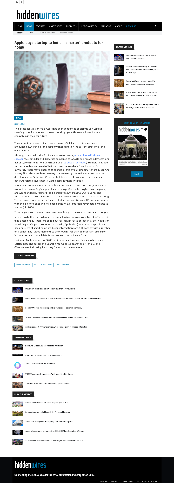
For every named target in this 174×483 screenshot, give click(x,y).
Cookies (154, 482)
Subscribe (131, 26)
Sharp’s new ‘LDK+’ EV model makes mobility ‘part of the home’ (48, 383)
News (29, 26)
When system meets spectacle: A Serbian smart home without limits (50, 289)
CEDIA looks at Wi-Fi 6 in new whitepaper (40, 363)
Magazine (106, 26)
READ (137, 174)
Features (40, 26)
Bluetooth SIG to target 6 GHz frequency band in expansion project (49, 421)
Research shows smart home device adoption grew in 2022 (46, 402)
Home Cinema (66, 32)
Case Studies (55, 26)
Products (71, 26)
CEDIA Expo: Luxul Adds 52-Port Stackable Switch (43, 355)
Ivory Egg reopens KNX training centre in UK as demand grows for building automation (56, 327)
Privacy (145, 482)
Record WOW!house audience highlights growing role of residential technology (53, 308)
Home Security (46, 265)
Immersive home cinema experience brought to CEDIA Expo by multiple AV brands (54, 431)
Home (19, 26)
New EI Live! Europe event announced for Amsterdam (44, 346)
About (118, 26)
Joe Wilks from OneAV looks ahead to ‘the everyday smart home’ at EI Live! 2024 (54, 440)
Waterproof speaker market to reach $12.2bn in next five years (47, 412)
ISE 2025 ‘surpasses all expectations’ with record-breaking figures (49, 374)
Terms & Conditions (130, 482)
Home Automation (47, 32)
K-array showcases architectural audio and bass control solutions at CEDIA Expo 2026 (56, 317)
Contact (115, 482)
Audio (30, 32)
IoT (35, 265)
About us (104, 482)
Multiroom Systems (23, 265)
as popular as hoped (75, 162)
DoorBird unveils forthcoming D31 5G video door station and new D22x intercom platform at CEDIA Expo (63, 298)
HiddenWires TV (89, 26)
